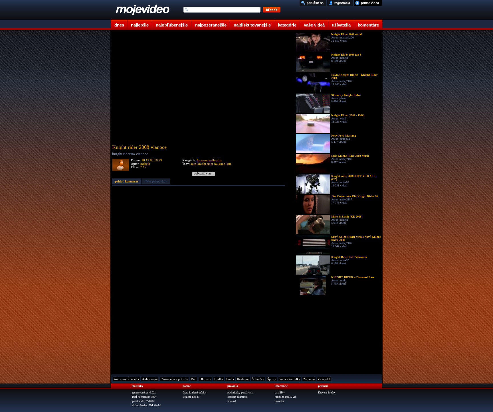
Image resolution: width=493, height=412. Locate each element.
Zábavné (309, 379)
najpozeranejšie (211, 25)
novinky (279, 401)
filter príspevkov (155, 181)
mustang (219, 163)
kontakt (231, 401)
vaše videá (314, 25)
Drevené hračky (327, 392)
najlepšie (140, 25)
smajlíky (280, 392)
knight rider (205, 163)
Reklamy (243, 379)
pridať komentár (126, 181)
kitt (229, 163)
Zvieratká (324, 379)
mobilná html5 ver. (286, 396)
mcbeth (145, 163)
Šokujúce (258, 379)
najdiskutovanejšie (252, 25)
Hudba (218, 379)
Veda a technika (289, 379)
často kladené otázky (194, 392)
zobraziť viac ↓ (204, 173)
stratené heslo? (191, 396)
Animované (149, 379)
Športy (271, 379)
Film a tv (205, 379)
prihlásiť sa (315, 3)
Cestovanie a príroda (174, 379)
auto (193, 163)
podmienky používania (240, 392)
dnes (119, 25)
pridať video (370, 3)
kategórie (287, 25)
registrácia (342, 3)
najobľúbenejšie (172, 25)
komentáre (368, 25)
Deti (193, 379)
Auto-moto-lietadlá (209, 160)
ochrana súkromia (237, 396)
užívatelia (341, 25)
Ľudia (230, 379)
